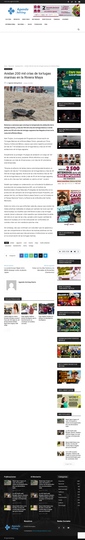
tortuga (31, 245)
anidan (12, 243)
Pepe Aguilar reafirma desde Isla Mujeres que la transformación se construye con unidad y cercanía (28, 320)
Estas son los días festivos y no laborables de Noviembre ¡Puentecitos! (43, 270)
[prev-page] (5, 330)
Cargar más (68, 464)
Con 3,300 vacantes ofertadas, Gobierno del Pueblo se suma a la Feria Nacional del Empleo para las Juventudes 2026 (73, 455)
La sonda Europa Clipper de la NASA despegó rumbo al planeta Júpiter (15, 270)
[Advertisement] (42, 47)
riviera (25, 245)
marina (31, 243)
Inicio (5, 66)
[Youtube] (79, 1)
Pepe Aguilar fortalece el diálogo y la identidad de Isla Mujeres (46, 318)
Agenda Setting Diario (15, 83)
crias (25, 243)
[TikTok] (71, 1)
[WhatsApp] (31, 256)
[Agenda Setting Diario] (5, 83)
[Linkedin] (36, 256)
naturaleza (8, 245)
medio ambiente (45, 243)
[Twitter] (75, 1)
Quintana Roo (19, 66)
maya (36, 243)
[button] (78, 29)
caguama (19, 243)
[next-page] (8, 330)
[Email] (41, 256)
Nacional (11, 66)
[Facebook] (68, 1)
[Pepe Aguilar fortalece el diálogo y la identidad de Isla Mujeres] (46, 308)
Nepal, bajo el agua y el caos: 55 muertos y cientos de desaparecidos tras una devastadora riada (73, 423)
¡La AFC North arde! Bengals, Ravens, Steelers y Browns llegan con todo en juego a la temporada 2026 (73, 434)
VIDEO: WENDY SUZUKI (65, 390)
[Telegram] (45, 256)
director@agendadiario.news (42, 531)
